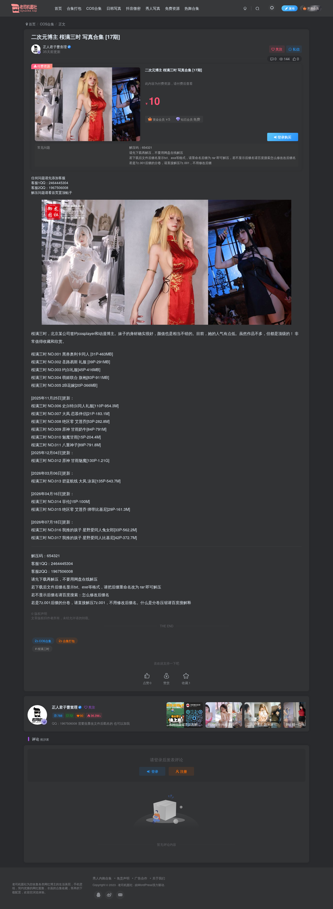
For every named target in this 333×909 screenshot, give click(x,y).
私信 (296, 49)
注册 (183, 771)
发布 (292, 8)
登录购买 (284, 137)
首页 (58, 8)
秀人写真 (153, 8)
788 (59, 715)
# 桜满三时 (42, 649)
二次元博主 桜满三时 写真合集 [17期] (75, 37)
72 (71, 715)
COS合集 (94, 8)
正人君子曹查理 (55, 46)
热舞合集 (192, 8)
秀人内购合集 (102, 878)
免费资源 (172, 8)
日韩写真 (114, 8)
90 (81, 715)
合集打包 (74, 8)
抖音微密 (133, 8)
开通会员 (313, 8)
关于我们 (158, 878)
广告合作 (141, 878)
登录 (154, 771)
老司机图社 (125, 885)
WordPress (145, 885)
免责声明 (123, 878)
